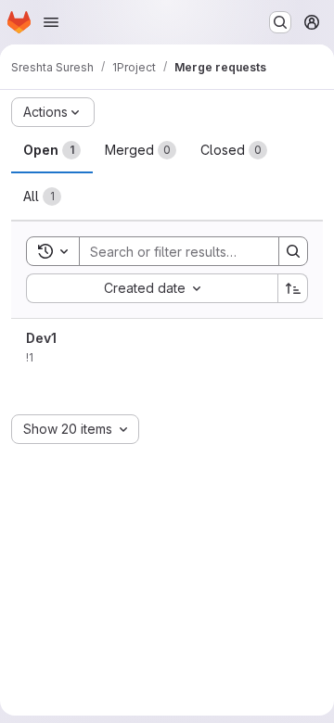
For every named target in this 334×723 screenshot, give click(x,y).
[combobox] (151, 288)
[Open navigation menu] (51, 22)
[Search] (293, 251)
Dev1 (41, 338)
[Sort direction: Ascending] (293, 288)
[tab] (52, 150)
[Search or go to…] (280, 22)
